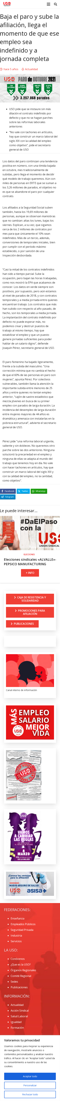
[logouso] (7, 4)
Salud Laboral (19, 1016)
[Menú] (48, 4)
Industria (16, 935)
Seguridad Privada (22, 930)
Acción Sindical (20, 1010)
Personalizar (30, 1085)
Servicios (16, 941)
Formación (17, 1027)
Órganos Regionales (23, 970)
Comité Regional (21, 976)
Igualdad (16, 1022)
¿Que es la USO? (21, 964)
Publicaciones (19, 987)
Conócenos (18, 959)
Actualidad (17, 1005)
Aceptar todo (30, 1076)
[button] (55, 4)
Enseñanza (17, 918)
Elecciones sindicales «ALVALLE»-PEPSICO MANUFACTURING (30, 561)
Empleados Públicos (23, 924)
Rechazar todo (30, 1094)
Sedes (14, 981)
